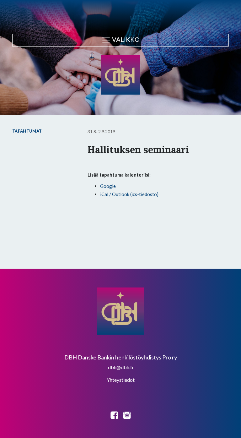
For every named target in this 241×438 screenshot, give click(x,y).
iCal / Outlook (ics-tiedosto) (129, 194)
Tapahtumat (27, 131)
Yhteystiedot (121, 380)
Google (108, 186)
